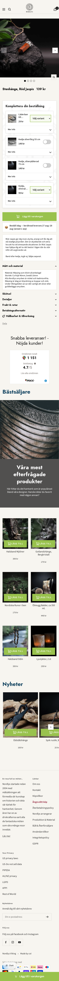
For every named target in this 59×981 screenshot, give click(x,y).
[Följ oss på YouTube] (19, 942)
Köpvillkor (38, 796)
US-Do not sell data (12, 864)
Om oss (36, 784)
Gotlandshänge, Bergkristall (44, 553)
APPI (4, 888)
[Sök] (9, 9)
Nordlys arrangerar (42, 813)
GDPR (35, 843)
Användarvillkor (41, 831)
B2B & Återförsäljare (43, 825)
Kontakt (37, 790)
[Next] (55, 50)
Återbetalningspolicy (43, 808)
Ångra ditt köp (40, 802)
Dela (4, 323)
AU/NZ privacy (9, 876)
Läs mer (6, 836)
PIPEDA (6, 870)
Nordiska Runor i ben (15, 605)
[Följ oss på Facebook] (5, 942)
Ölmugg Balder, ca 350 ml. (44, 607)
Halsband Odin (15, 659)
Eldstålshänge (20, 740)
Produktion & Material (44, 819)
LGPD (5, 882)
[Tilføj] (47, 142)
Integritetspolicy (41, 837)
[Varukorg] (55, 9)
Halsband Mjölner (15, 551)
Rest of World (9, 894)
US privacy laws (10, 858)
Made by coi (25, 953)
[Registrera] (47, 917)
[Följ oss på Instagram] (12, 942)
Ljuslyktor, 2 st (43, 659)
